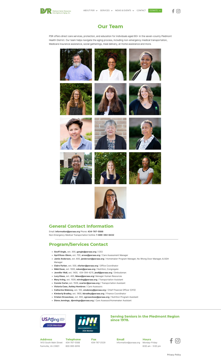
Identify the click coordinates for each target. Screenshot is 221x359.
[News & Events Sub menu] (133, 11)
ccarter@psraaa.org (89, 283)
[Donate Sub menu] (160, 11)
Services (105, 10)
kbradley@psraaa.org (93, 293)
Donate (154, 10)
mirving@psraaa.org (87, 279)
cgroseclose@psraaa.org (96, 297)
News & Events (123, 10)
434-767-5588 (95, 231)
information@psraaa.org (67, 231)
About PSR (89, 10)
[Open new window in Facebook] (173, 11)
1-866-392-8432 (105, 235)
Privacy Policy (174, 354)
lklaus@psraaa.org (84, 276)
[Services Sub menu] (112, 11)
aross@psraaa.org (91, 255)
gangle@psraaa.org (86, 251)
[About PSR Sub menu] (97, 11)
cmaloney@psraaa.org (94, 290)
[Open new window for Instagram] (178, 11)
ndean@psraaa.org (85, 269)
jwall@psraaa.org (103, 272)
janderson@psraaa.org (92, 258)
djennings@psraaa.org (82, 300)
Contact (141, 10)
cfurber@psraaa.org (88, 265)
